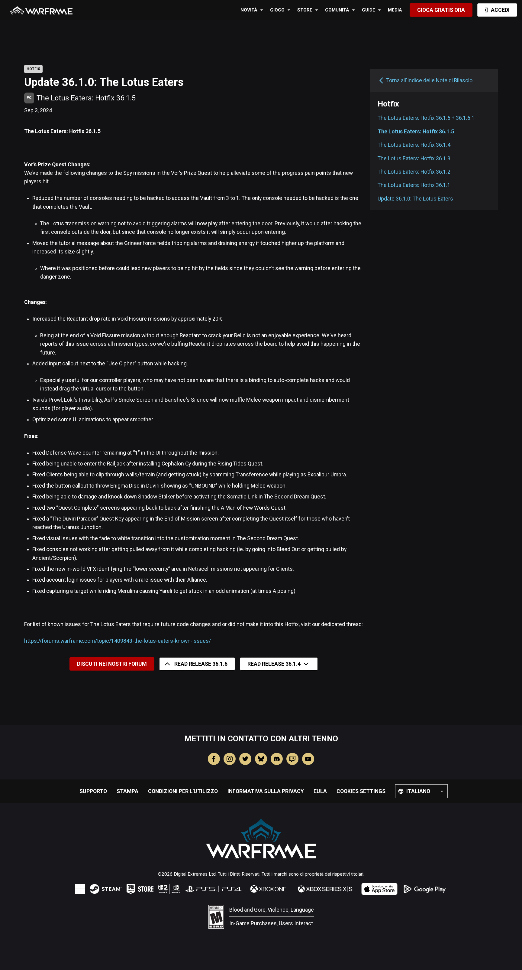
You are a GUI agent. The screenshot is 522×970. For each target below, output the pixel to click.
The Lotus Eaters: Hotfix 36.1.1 (414, 185)
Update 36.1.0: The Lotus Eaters (415, 199)
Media (395, 10)
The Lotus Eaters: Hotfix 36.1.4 (414, 145)
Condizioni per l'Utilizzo (183, 791)
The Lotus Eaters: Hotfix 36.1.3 (414, 158)
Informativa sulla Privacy (265, 791)
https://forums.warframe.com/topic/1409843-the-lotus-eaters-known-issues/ (117, 641)
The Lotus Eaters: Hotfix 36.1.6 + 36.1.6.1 (426, 118)
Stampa (127, 791)
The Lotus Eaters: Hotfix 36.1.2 (414, 172)
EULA (320, 791)
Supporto (93, 791)
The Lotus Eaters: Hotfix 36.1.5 (416, 132)
